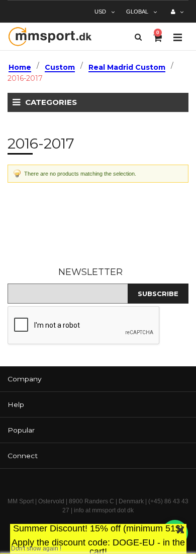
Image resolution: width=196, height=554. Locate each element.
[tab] (98, 379)
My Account (177, 16)
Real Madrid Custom (126, 67)
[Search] (138, 37)
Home (20, 67)
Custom (60, 67)
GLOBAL (137, 12)
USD (100, 12)
